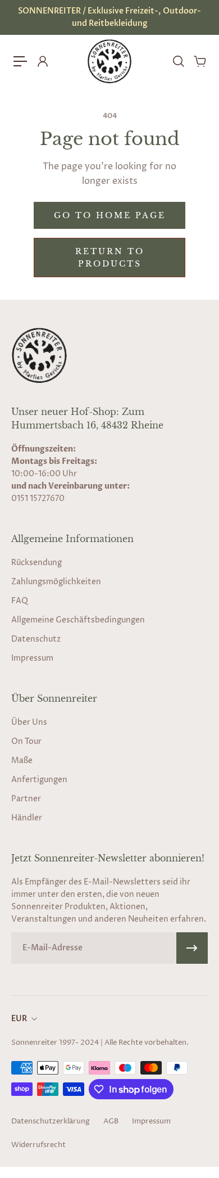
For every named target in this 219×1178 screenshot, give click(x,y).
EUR (19, 1018)
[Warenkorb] (199, 61)
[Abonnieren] (192, 948)
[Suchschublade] (178, 61)
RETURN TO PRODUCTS (109, 257)
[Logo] (109, 61)
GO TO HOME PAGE (110, 215)
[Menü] (20, 61)
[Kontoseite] (42, 61)
